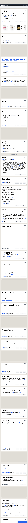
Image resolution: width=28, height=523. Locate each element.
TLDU (2, 174)
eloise (3, 83)
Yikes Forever (15, 60)
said (8, 203)
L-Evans (5, 174)
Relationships (16, 7)
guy (12, 429)
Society (12, 7)
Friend (3, 367)
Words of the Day (3, 7)
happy (11, 381)
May (4, 40)
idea (21, 344)
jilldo (4, 151)
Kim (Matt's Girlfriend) (6, 106)
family (5, 308)
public (21, 180)
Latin (12, 412)
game (19, 214)
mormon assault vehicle (4, 313)
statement (10, 343)
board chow (3, 247)
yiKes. (2, 42)
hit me (6, 414)
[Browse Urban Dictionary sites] (3, 5)
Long (9, 159)
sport (14, 505)
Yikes (6, 16)
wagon (10, 307)
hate (5, 508)
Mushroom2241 (8, 483)
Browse (7, 7)
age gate (3, 221)
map (3, 366)
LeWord (5, 371)
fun (11, 437)
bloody (12, 274)
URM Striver (5, 448)
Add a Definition (21, 7)
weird (15, 295)
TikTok (3, 294)
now (10, 274)
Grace (8, 37)
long (10, 390)
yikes (2, 59)
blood (13, 197)
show (11, 81)
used (2, 143)
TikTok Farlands (3, 300)
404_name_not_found (7, 472)
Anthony (4, 440)
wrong (16, 115)
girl (3, 148)
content (19, 211)
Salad (4, 203)
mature (3, 212)
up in (8, 201)
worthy (20, 13)
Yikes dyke (21, 59)
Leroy (3, 344)
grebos (14, 274)
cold (11, 197)
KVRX (8, 313)
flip (18, 412)
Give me (4, 482)
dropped (7, 68)
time (23, 230)
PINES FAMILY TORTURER (9, 300)
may (5, 424)
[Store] (24, 5)
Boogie (6, 40)
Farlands (10, 298)
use (7, 13)
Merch (24, 21)
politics (22, 438)
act (3, 180)
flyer (17, 467)
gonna (7, 71)
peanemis (9, 482)
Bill (3, 218)
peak (22, 480)
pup (9, 256)
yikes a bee (10, 59)
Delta (3, 467)
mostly (6, 366)
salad (4, 196)
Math (19, 165)
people (14, 235)
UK (4, 265)
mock (7, 112)
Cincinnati (6, 509)
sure (6, 104)
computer (4, 231)
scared (8, 104)
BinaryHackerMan (7, 247)
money (21, 381)
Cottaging (3, 182)
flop (19, 412)
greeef (6, 182)
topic (7, 343)
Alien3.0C (5, 125)
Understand (13, 159)
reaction (4, 66)
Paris (13, 469)
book (7, 469)
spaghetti (15, 83)
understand (4, 343)
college (20, 422)
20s (17, 254)
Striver (3, 448)
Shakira (17, 333)
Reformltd (6, 336)
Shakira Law (3, 336)
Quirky (3, 479)
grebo (2, 276)
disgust (19, 143)
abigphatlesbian (5, 74)
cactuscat (5, 276)
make (16, 390)
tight (11, 148)
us (10, 392)
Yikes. (2, 21)
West (13, 38)
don (6, 83)
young (8, 256)
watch (8, 212)
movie (13, 482)
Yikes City (11, 60)
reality (24, 379)
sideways (4, 81)
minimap (3, 371)
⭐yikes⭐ (5, 21)
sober (7, 379)
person (5, 254)
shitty (3, 521)
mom (4, 414)
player (6, 502)
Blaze (12, 115)
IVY (17, 440)
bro (11, 298)
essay (18, 162)
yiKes (9, 40)
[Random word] (22, 5)
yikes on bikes (6, 59)
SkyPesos (3, 472)
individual (6, 390)
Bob (3, 243)
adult (9, 254)
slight (16, 143)
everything (7, 66)
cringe (18, 13)
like (16, 80)
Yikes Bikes (17, 59)
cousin (11, 15)
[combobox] (15, 5)
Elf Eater (6, 347)
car (4, 521)
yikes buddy (7, 60)
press (7, 265)
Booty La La (5, 42)
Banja (5, 221)
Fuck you (24, 218)
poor (6, 468)
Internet (11, 37)
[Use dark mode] (26, 5)
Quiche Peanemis (4, 483)
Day (16, 310)
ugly (12, 148)
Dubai (13, 333)
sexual (11, 180)
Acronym (3, 159)
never (12, 266)
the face (13, 71)
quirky (16, 480)
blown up (13, 392)
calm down (19, 392)
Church (12, 310)
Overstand (3, 347)
